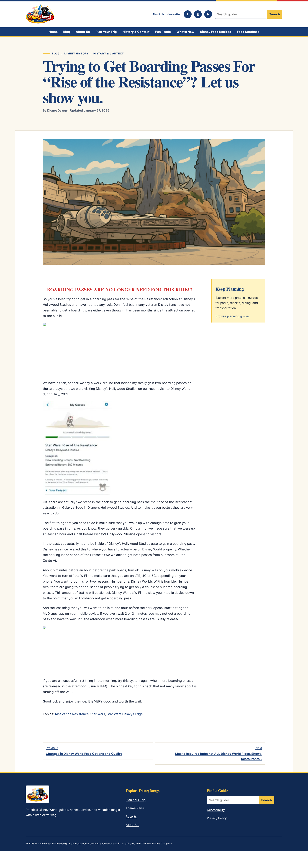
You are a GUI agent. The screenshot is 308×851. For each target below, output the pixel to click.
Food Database (248, 32)
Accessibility (216, 810)
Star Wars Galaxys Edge (125, 714)
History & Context (136, 32)
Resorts (131, 816)
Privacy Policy (217, 818)
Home (53, 32)
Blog (66, 32)
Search (274, 14)
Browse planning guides (232, 316)
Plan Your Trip (106, 32)
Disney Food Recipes (215, 32)
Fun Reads (163, 32)
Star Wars (97, 714)
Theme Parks (135, 808)
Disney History (76, 53)
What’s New (185, 32)
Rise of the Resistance (72, 714)
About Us (158, 14)
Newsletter (174, 14)
